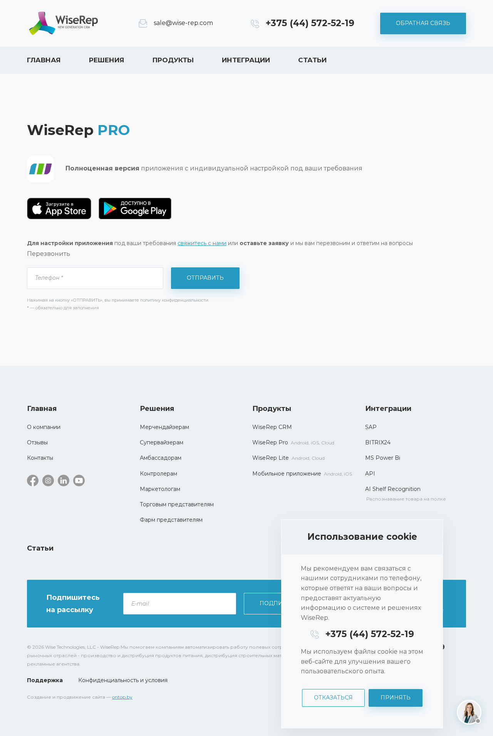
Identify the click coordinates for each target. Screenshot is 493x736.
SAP (371, 427)
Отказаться (333, 697)
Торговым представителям (177, 504)
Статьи (312, 60)
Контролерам (158, 473)
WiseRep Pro (270, 442)
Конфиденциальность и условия (123, 680)
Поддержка (45, 680)
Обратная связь (423, 23)
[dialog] (362, 623)
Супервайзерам (161, 442)
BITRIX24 (378, 442)
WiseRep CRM (63, 23)
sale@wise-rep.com (183, 23)
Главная (44, 60)
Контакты (40, 457)
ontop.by (122, 697)
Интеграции (246, 60)
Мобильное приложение (286, 473)
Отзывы (37, 442)
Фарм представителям (171, 519)
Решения (106, 60)
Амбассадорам (160, 457)
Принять (396, 697)
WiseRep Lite (270, 457)
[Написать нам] (469, 712)
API (370, 473)
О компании (43, 427)
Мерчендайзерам (164, 427)
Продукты (173, 60)
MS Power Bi (382, 457)
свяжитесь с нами (202, 243)
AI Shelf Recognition (393, 489)
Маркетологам (160, 489)
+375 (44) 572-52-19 (310, 23)
